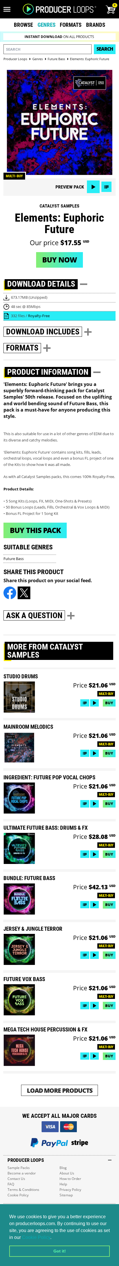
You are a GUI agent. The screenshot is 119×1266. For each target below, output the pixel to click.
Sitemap (66, 1195)
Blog (63, 1167)
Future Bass (13, 558)
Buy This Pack (35, 530)
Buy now (59, 259)
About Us (67, 1173)
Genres (46, 25)
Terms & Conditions (23, 1189)
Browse (23, 25)
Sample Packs (19, 1167)
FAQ (11, 1184)
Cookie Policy (36, 1237)
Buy (109, 702)
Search (104, 49)
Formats (70, 25)
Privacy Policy (70, 1189)
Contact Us (16, 1178)
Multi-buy (14, 176)
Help (63, 1184)
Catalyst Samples (59, 206)
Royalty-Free (39, 315)
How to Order (70, 1178)
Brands (95, 25)
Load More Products (59, 1090)
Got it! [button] (59, 1251)
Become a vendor (22, 1173)
